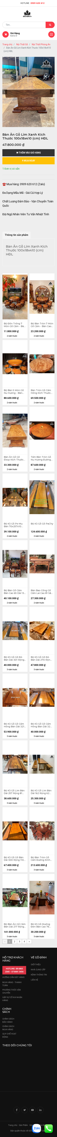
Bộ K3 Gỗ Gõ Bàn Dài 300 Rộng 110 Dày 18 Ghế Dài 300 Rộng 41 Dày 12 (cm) (15, 859)
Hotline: (32, 3)
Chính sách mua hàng (8, 1028)
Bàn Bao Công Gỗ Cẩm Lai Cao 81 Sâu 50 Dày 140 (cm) (41, 592)
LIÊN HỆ (34, 980)
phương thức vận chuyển (11, 991)
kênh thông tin (39, 974)
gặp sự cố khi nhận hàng (12, 999)
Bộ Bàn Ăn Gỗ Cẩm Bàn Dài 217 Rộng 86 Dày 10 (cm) (14, 925)
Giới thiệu (36, 964)
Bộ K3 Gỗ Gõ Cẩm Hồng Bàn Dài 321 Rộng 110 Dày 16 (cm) (14, 725)
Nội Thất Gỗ (22, 44)
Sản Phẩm (23, 1125)
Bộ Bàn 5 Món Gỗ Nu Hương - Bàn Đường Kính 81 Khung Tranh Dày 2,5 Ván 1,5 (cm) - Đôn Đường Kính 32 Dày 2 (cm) (14, 391)
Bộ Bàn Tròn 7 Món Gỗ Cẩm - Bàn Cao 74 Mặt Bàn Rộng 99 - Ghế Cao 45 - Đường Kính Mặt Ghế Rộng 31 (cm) (42, 325)
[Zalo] (36, 1128)
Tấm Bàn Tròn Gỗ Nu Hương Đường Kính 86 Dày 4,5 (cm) (41, 458)
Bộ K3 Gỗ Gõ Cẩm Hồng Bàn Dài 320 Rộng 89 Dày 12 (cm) (41, 725)
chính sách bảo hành (8, 1020)
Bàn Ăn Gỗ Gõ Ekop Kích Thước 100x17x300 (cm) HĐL (13, 458)
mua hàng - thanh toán (12, 984)
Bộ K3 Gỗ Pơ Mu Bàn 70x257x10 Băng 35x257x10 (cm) (13, 525)
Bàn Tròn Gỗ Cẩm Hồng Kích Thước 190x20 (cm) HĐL (41, 391)
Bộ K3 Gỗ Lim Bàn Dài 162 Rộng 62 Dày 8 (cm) (41, 792)
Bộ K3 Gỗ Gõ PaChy (42, 523)
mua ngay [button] (29, 160)
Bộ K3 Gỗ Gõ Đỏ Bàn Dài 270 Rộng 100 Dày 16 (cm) (41, 658)
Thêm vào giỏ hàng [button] (29, 152)
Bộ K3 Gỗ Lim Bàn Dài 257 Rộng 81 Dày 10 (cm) (14, 792)
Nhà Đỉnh (43, 1125)
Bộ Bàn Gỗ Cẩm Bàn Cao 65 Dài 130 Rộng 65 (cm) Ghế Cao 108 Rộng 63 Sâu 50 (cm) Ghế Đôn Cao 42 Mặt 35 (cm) (15, 592)
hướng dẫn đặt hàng (13, 977)
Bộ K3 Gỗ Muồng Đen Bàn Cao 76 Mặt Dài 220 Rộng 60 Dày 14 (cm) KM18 (41, 925)
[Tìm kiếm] (50, 25)
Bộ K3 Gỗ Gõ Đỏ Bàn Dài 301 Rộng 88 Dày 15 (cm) (14, 658)
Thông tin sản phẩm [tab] (16, 234)
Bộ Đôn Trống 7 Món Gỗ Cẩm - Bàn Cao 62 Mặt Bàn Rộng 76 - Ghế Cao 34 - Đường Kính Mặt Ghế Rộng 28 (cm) (14, 325)
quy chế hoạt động (9, 1035)
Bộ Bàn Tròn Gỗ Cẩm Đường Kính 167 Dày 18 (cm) (40, 859)
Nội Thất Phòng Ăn (41, 44)
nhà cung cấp (38, 969)
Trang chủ (7, 44)
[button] (4, 91)
